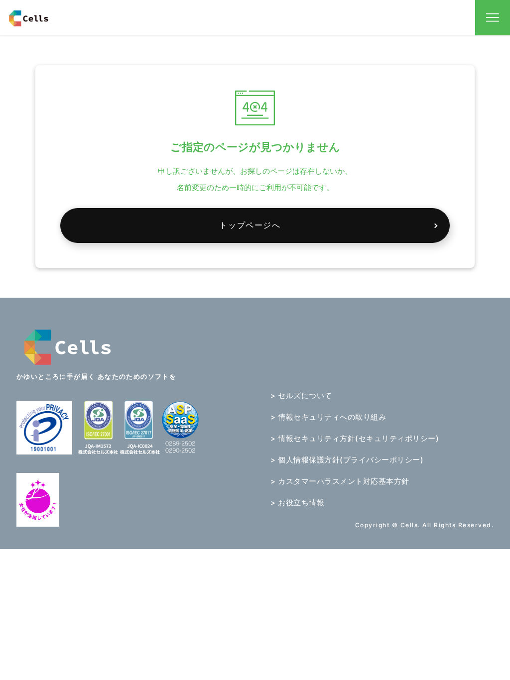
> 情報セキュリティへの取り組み (328, 417)
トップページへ (249, 225)
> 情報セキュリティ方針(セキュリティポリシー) (354, 438)
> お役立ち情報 (297, 502)
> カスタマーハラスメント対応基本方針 (339, 481)
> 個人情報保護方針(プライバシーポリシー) (346, 459)
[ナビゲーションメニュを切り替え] (492, 17)
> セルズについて (301, 395)
